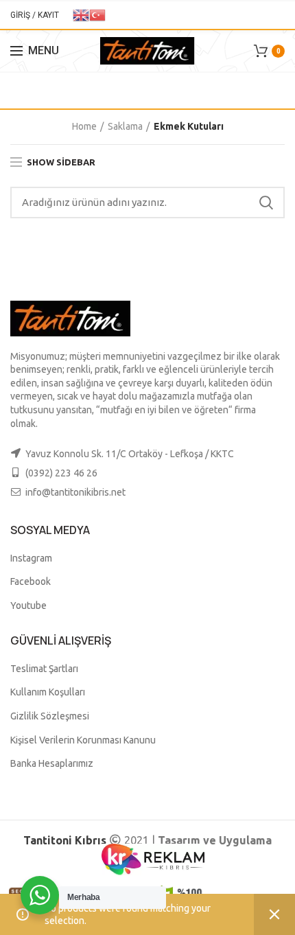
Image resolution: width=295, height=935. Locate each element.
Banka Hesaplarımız (51, 763)
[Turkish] (97, 14)
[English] (81, 14)
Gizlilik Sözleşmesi (49, 716)
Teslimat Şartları (44, 668)
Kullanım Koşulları (47, 691)
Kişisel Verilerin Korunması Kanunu (83, 740)
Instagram (31, 558)
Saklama (125, 126)
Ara (266, 202)
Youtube (28, 605)
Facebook (30, 581)
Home (84, 126)
